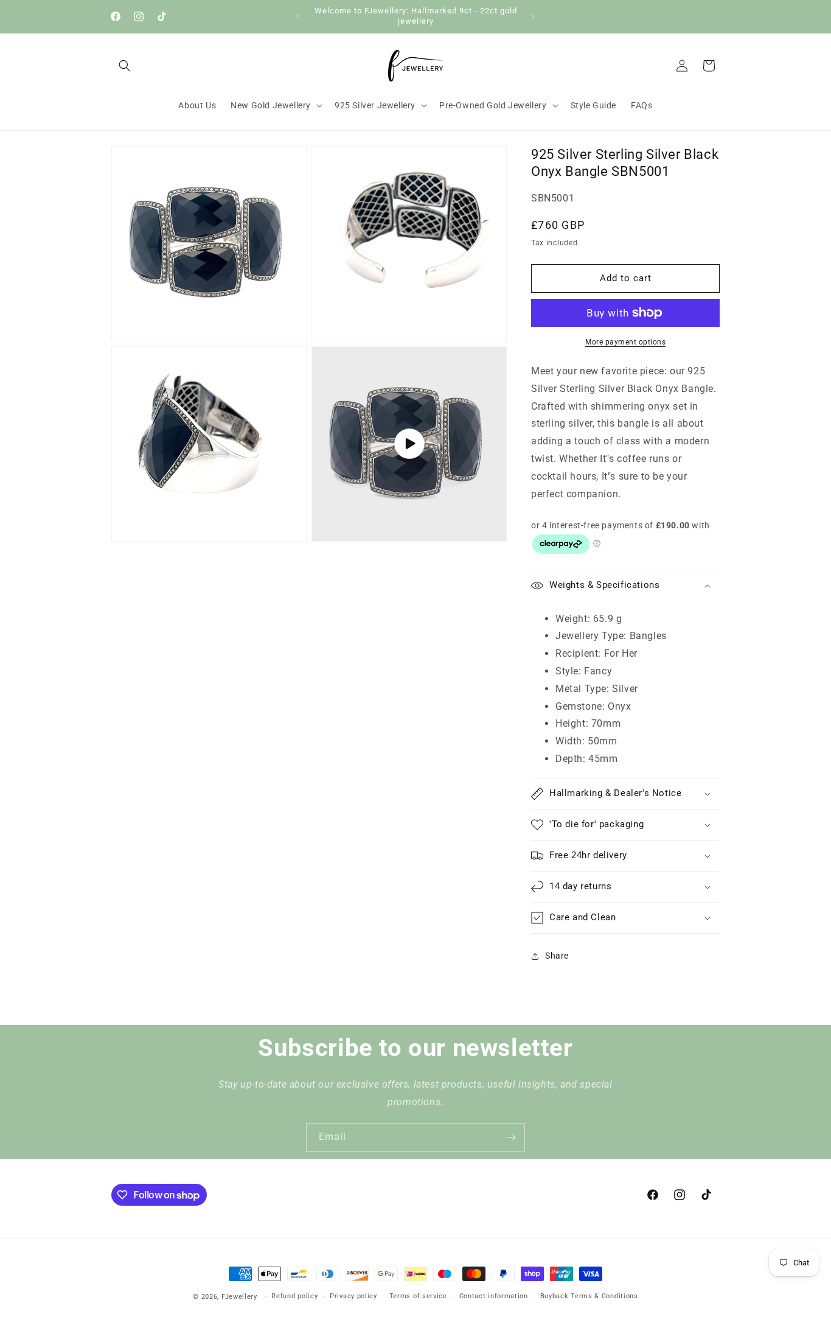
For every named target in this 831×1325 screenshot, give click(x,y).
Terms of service (418, 1296)
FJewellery (239, 1297)
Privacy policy (353, 1296)
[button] (124, 65)
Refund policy (294, 1296)
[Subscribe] (511, 1137)
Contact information (493, 1296)
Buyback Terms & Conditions (589, 1296)
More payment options (625, 342)
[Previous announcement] (298, 16)
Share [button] (557, 955)
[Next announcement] (533, 16)
